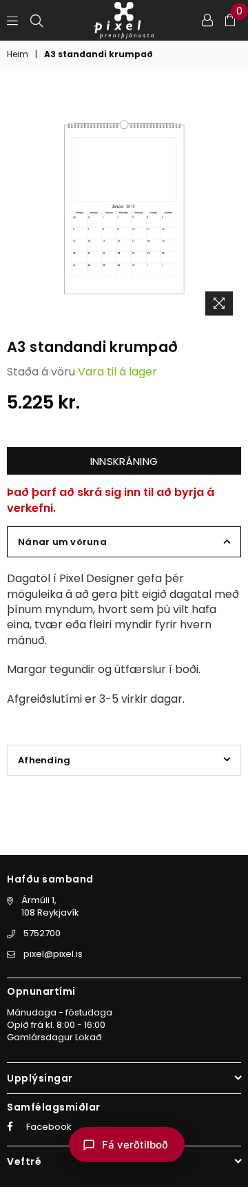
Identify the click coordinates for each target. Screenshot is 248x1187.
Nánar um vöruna (62, 541)
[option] (124, 205)
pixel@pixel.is (53, 953)
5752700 (42, 933)
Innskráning (124, 461)
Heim (17, 54)
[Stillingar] (207, 20)
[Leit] (36, 20)
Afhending (44, 760)
